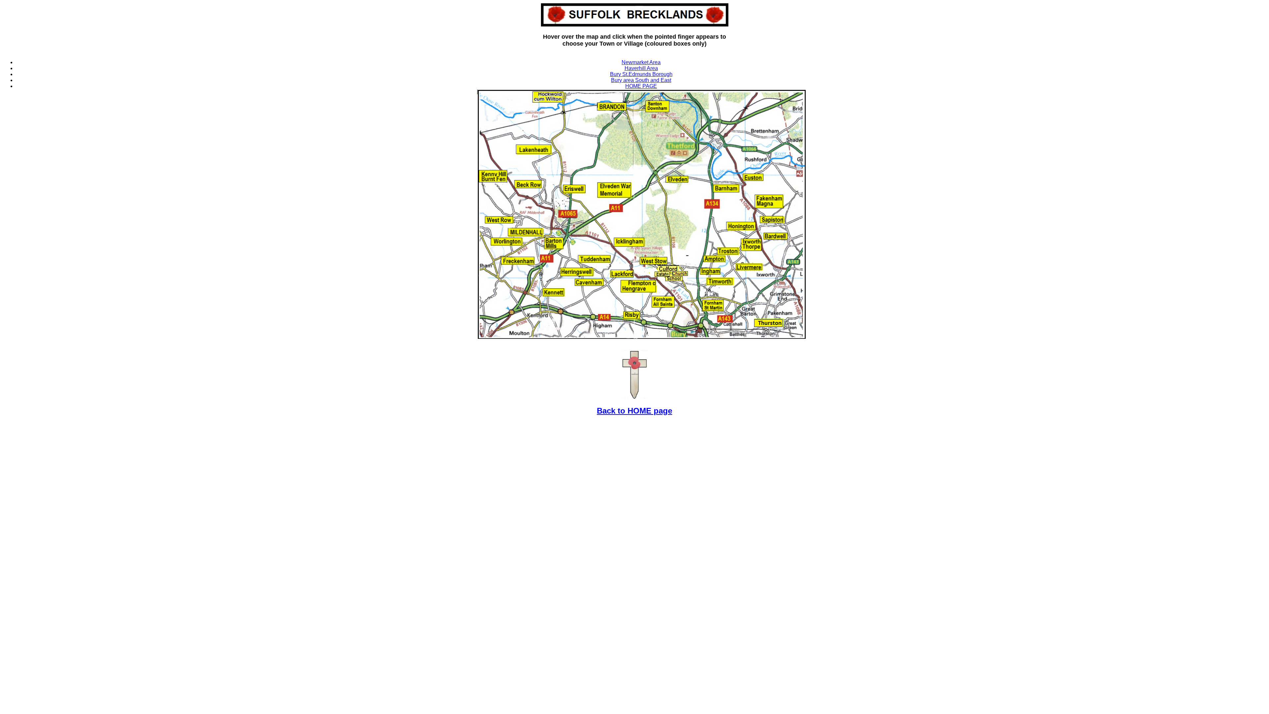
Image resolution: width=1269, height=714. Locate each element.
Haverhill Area (641, 68)
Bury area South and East (641, 80)
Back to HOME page (634, 410)
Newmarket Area (641, 62)
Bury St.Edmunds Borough (641, 74)
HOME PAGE (641, 86)
